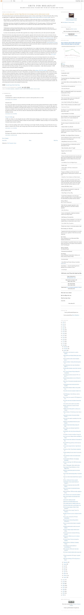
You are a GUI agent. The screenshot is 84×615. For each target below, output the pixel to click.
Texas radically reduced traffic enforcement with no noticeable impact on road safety (71, 43)
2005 (63, 591)
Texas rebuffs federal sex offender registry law (71, 503)
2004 (63, 593)
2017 (63, 335)
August (65, 564)
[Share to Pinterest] (29, 87)
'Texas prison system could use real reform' (71, 403)
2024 (63, 322)
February (65, 575)
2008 (63, 585)
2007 (63, 587)
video (38, 88)
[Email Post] (22, 87)
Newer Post (4, 140)
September (66, 562)
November (66, 348)
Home (30, 140)
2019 (63, 331)
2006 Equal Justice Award (71, 277)
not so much (53, 54)
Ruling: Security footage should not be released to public (39, 17)
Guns (24, 88)
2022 (63, 326)
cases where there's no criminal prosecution (46, 38)
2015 (63, 339)
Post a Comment (5, 138)
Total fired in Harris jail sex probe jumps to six (72, 505)
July (64, 566)
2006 (63, 589)
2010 (63, 581)
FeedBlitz (75, 35)
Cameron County (19, 88)
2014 (63, 341)
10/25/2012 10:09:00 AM (11, 135)
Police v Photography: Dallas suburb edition (71, 465)
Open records (29, 88)
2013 (63, 343)
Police (35, 88)
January (65, 577)
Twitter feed (63, 263)
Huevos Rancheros (75, 315)
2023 (63, 324)
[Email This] (24, 87)
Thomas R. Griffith (8, 117)
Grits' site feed (74, 29)
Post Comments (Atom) (11, 143)
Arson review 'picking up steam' (69, 499)
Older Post (56, 140)
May (64, 569)
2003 (63, 595)
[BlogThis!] (25, 87)
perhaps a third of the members (41, 70)
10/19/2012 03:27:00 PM (11, 113)
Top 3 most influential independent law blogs (73, 287)
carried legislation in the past (52, 42)
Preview (66, 35)
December (66, 346)
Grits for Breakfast (42, 5)
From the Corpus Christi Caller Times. (13, 85)
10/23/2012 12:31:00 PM (11, 128)
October (65, 350)
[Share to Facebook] (28, 87)
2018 (63, 333)
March (65, 573)
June (64, 568)
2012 (63, 345)
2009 (63, 583)
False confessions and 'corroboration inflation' (71, 494)
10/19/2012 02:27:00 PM (11, 99)
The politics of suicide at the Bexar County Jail (72, 434)
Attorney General (10, 88)
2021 (63, 328)
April (65, 571)
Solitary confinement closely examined (70, 480)
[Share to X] (26, 87)
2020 (63, 329)
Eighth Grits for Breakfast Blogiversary (70, 501)
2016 (63, 337)
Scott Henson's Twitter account (68, 22)
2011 (63, 579)
